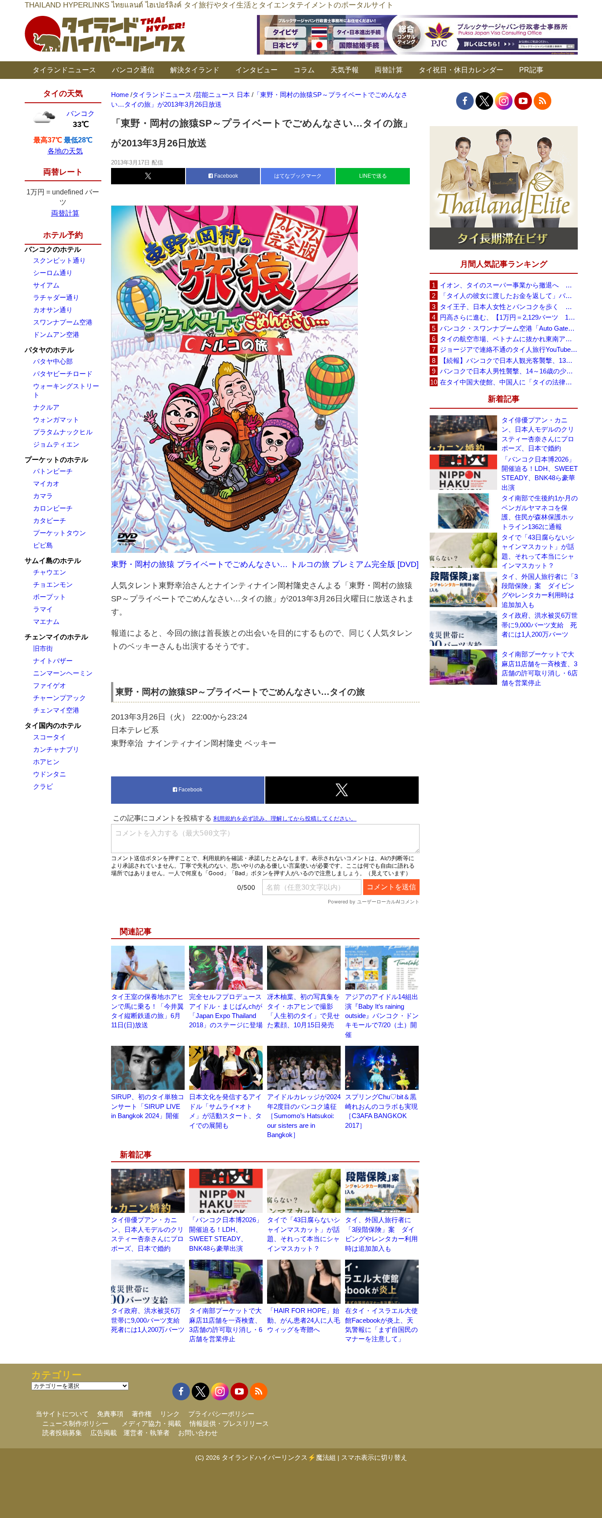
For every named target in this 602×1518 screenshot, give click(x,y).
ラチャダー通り (56, 297)
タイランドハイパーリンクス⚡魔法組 (279, 1457)
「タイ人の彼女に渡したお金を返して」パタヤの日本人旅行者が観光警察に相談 (508, 295)
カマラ (43, 496)
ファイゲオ (49, 685)
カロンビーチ (53, 508)
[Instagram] (504, 101)
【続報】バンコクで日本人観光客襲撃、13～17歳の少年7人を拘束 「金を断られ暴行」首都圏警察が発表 (508, 360)
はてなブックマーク (298, 176)
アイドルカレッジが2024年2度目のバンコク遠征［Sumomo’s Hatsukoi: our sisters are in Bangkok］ (304, 1115)
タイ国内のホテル (53, 725)
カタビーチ (49, 520)
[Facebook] (465, 101)
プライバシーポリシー (221, 1413)
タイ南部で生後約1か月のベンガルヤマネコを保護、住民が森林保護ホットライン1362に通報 (540, 512)
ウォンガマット (56, 419)
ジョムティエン (56, 444)
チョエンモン (53, 584)
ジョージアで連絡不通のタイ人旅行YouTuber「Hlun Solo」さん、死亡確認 (508, 349)
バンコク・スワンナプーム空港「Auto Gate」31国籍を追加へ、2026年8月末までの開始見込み (508, 328)
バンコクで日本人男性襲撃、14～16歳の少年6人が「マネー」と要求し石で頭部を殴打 (508, 371)
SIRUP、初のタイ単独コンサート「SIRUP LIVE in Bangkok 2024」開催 (147, 1106)
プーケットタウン (59, 533)
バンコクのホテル (53, 249)
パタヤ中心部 (53, 361)
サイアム (46, 285)
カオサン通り (53, 309)
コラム (304, 70)
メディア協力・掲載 (151, 1423)
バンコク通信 (133, 70)
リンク (170, 1413)
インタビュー (256, 70)
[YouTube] (523, 101)
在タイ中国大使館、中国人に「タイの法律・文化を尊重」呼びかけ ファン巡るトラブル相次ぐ (508, 382)
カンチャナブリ (56, 749)
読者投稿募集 (62, 1432)
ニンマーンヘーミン (63, 673)
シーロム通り (53, 272)
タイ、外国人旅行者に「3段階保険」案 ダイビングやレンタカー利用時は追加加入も (540, 590)
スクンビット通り (59, 260)
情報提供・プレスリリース (229, 1423)
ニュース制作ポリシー (75, 1423)
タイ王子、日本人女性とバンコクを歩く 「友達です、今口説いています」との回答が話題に (508, 306)
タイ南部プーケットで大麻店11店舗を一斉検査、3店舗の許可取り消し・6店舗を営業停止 (540, 668)
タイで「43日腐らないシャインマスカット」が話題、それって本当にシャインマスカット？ (538, 551)
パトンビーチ (53, 471)
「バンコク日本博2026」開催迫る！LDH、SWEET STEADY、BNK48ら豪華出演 (540, 473)
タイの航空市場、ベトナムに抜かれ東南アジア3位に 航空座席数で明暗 (508, 339)
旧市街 (43, 648)
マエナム (46, 621)
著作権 (142, 1413)
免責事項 (110, 1413)
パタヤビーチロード (63, 373)
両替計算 (389, 70)
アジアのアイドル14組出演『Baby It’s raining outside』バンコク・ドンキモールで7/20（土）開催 (382, 1015)
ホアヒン (46, 761)
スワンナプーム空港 (63, 322)
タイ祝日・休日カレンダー (461, 70)
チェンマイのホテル (56, 637)
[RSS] (542, 101)
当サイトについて (62, 1413)
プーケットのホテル (56, 459)
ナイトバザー (53, 660)
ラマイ (43, 609)
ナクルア (46, 407)
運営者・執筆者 (146, 1432)
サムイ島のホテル (53, 560)
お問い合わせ (198, 1432)
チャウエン (49, 572)
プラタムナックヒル (63, 432)
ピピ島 (43, 545)
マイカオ (46, 483)
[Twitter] (484, 101)
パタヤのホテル (49, 350)
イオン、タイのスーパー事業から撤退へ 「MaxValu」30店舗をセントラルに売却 (508, 285)
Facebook (225, 176)
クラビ (43, 786)
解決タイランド (194, 70)
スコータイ (49, 737)
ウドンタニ (49, 774)
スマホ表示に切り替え (374, 1457)
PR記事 (531, 70)
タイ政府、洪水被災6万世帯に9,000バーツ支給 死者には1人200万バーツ (148, 1320)
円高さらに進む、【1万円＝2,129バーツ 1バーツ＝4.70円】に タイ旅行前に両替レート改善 (508, 317)
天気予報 (345, 70)
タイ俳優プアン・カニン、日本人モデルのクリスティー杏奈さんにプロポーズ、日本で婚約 (538, 434)
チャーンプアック (59, 697)
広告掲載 (103, 1432)
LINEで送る (373, 176)
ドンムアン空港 (56, 334)
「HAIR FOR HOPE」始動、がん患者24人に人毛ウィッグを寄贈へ (303, 1320)
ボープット (49, 596)
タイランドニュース (64, 70)
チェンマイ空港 (56, 710)
